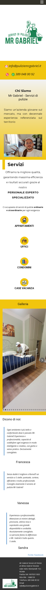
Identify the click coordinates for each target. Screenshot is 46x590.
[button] (6, 360)
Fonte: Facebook (35, 555)
